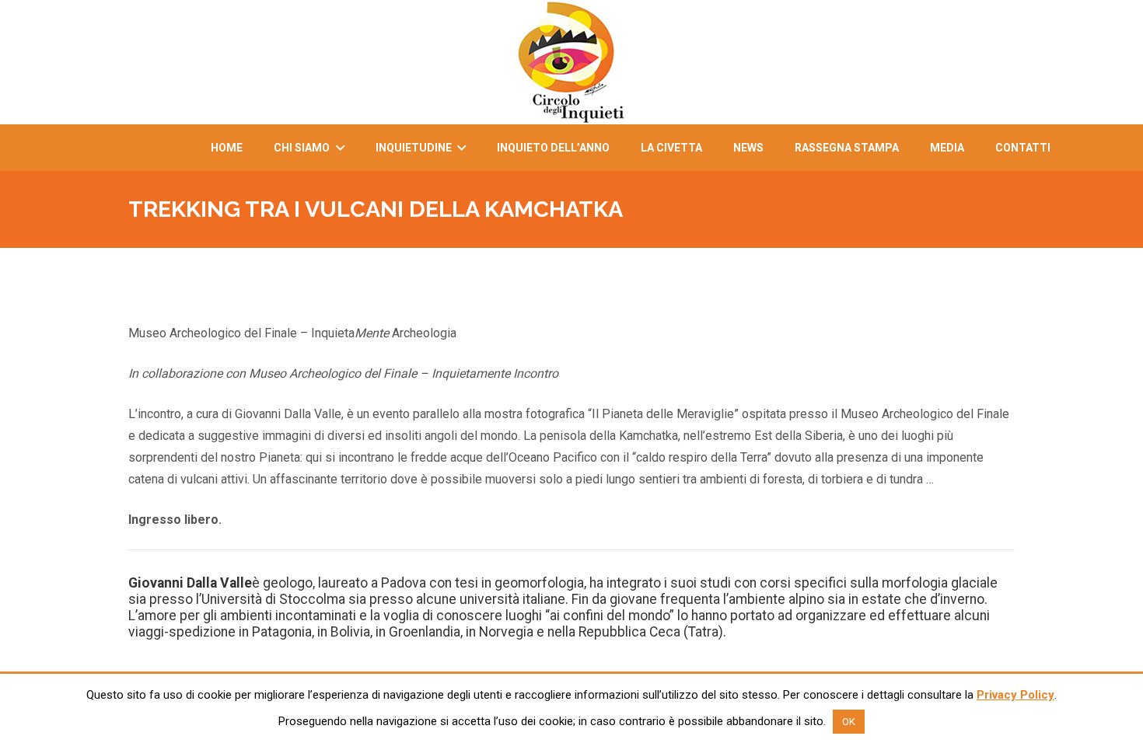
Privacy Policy (1015, 695)
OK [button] (848, 721)
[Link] (571, 62)
